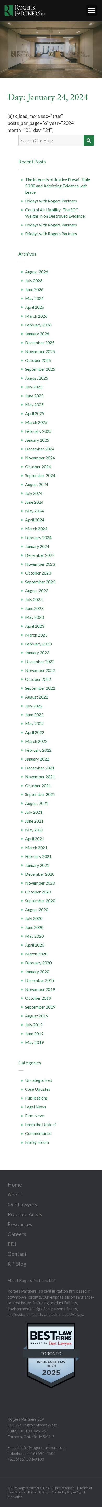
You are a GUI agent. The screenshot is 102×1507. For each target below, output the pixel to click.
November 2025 (40, 351)
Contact (17, 1254)
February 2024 (38, 537)
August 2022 (36, 696)
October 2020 (38, 891)
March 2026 (36, 315)
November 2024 (40, 457)
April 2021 (34, 838)
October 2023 (38, 572)
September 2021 (40, 794)
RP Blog (17, 1264)
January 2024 (37, 546)
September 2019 (40, 1006)
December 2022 (39, 661)
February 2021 (38, 856)
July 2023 (33, 599)
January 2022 (37, 758)
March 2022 (36, 741)
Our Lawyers (22, 1204)
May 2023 (34, 617)
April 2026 (34, 307)
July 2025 (33, 386)
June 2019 (34, 1033)
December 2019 (39, 980)
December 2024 (39, 448)
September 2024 (40, 475)
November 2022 (40, 670)
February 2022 (38, 750)
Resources (20, 1224)
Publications (36, 1097)
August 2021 (36, 803)
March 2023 (36, 634)
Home (15, 1184)
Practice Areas (25, 1214)
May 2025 (34, 404)
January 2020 (37, 971)
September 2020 (40, 900)
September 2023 (40, 581)
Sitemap (20, 1492)
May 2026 (34, 298)
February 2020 (38, 962)
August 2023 (36, 590)
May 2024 (34, 510)
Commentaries (38, 1133)
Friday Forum (37, 1142)
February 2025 (38, 431)
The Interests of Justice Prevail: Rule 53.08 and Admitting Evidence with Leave (57, 185)
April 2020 (34, 944)
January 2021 (37, 865)
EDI (12, 1244)
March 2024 (36, 528)
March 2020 (36, 953)
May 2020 (34, 936)
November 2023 (40, 563)
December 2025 (39, 342)
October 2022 (38, 679)
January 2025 (37, 439)
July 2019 (33, 1024)
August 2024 (36, 484)
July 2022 (33, 705)
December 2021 (39, 767)
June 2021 (34, 820)
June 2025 (34, 395)
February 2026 (38, 324)
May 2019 (34, 1042)
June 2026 (34, 289)
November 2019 (40, 989)
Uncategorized (38, 1080)
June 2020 (34, 927)
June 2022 (34, 714)
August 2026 (36, 271)
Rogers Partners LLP (32, 1488)
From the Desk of (40, 1124)
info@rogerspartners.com (42, 1447)
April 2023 (34, 625)
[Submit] (89, 140)
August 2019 (36, 1015)
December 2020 (39, 874)
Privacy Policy (37, 1492)
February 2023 (38, 643)
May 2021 (34, 829)
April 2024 (34, 519)
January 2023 (37, 652)
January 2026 (37, 333)
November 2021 (40, 776)
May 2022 (34, 723)
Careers (17, 1234)
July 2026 (33, 280)
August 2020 (36, 909)
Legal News (35, 1106)
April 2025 (34, 413)
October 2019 (38, 998)
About (15, 1194)
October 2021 (38, 785)
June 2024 (34, 501)
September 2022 (40, 687)
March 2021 (36, 847)
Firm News (35, 1115)
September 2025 (40, 369)
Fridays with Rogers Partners (51, 200)
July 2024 (33, 493)
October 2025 (38, 360)
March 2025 (36, 422)
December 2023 (39, 555)
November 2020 (40, 882)
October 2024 (38, 466)
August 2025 (36, 377)
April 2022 (34, 732)
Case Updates (37, 1088)
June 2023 (34, 608)
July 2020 (33, 918)
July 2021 (33, 812)
